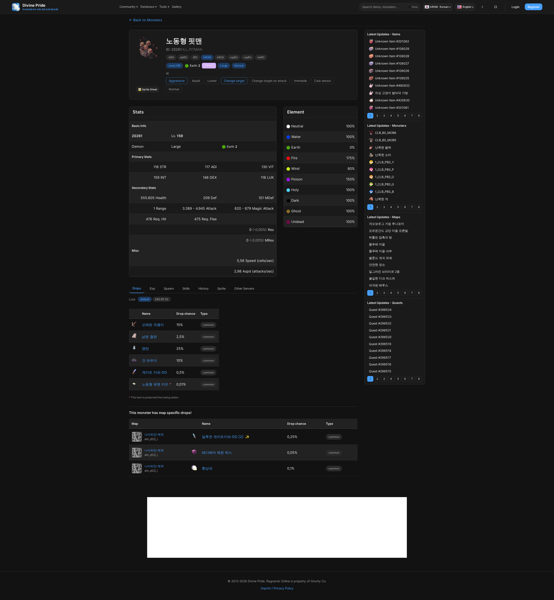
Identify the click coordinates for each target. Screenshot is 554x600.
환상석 (207, 468)
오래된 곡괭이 (153, 325)
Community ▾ (128, 6)
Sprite (221, 288)
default (144, 299)
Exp (152, 288)
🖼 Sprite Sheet (147, 89)
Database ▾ (148, 6)
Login (515, 7)
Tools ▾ (164, 6)
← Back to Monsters (145, 20)
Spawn (169, 288)
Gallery (177, 6)
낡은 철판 (149, 336)
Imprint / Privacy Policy (277, 588)
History (203, 288)
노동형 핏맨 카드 (155, 384)
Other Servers (244, 288)
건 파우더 (149, 360)
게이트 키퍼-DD (154, 372)
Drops (136, 288)
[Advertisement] (277, 527)
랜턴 (145, 348)
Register (534, 7)
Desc (415, 6)
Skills (186, 288)
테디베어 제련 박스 (217, 452)
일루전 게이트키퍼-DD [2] (222, 437)
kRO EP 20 (161, 299)
